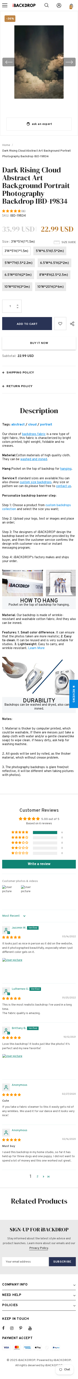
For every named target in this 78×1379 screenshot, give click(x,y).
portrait (46, 425)
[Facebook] (6, 1328)
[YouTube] (32, 1328)
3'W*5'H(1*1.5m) (16, 251)
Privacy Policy (38, 1248)
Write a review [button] (39, 864)
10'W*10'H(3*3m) (17, 287)
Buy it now (39, 343)
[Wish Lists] (60, 323)
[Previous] (8, 62)
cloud (32, 425)
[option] (39, 62)
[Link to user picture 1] (12, 968)
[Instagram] (14, 1328)
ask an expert (42, 124)
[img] (11, 937)
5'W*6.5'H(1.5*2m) (50, 251)
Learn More (36, 648)
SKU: (5, 216)
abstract (18, 425)
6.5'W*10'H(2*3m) (18, 275)
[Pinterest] (23, 1328)
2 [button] (37, 1176)
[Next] (69, 62)
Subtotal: (9, 356)
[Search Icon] (46, 5)
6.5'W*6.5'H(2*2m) (54, 263)
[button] (11, 211)
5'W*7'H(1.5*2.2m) (18, 263)
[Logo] (24, 5)
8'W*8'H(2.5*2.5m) (53, 275)
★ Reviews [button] (73, 693)
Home (6, 145)
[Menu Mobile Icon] (4, 5)
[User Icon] (59, 5)
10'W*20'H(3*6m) (50, 287)
